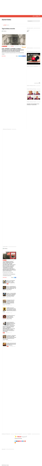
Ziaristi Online (6, 19)
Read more (5, 277)
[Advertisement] (21, 7)
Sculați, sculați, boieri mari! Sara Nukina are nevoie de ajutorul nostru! (11, 344)
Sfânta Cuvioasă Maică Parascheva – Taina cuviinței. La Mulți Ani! (11, 281)
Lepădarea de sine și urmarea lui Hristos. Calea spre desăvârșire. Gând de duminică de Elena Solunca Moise (9, 309)
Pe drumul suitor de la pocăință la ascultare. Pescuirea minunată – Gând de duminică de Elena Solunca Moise (8, 302)
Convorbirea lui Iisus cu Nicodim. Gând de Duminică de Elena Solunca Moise (11, 317)
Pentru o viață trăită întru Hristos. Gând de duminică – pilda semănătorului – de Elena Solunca (11, 288)
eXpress (12, 46)
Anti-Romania (5, 46)
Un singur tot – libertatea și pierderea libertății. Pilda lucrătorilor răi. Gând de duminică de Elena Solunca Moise (9, 337)
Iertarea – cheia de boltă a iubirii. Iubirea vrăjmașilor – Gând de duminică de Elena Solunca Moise (11, 295)
